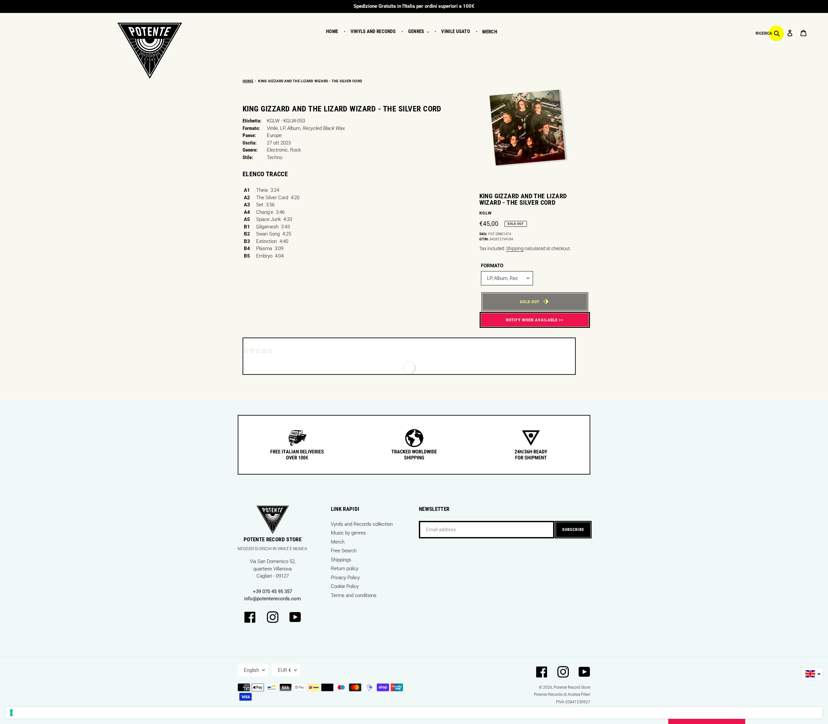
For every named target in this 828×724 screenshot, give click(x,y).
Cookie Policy (345, 586)
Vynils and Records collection (362, 524)
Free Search (343, 551)
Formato (492, 266)
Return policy (344, 568)
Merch (337, 542)
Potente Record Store (572, 687)
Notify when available (532, 319)
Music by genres (348, 533)
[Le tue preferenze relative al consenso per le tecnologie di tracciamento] (414, 713)
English (251, 670)
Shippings (341, 560)
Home (248, 81)
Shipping (515, 248)
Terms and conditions (353, 595)
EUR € (284, 670)
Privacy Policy (345, 577)
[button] (812, 674)
